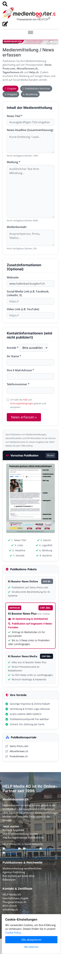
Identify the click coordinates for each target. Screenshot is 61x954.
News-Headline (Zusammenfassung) (30, 130)
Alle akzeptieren (31, 940)
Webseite (13, 277)
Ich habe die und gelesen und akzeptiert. (28, 403)
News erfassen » (24, 417)
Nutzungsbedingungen (21, 403)
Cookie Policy (13, 932)
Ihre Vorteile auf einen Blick (19, 876)
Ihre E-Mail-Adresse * (20, 370)
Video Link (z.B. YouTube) (23, 309)
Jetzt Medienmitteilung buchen (20, 833)
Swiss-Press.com (19, 746)
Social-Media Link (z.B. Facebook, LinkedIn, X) (28, 293)
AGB (25, 399)
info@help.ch (10, 909)
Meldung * (13, 162)
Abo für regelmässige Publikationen (23, 837)
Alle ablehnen (31, 946)
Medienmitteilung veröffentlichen (22, 868)
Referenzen (9, 879)
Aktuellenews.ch (19, 751)
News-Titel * (15, 116)
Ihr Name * (14, 356)
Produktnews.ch (19, 756)
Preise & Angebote (13, 830)
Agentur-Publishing (14, 872)
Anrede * (12, 348)
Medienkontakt (16, 227)
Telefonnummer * (18, 384)
